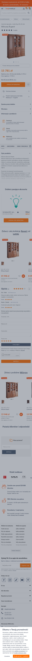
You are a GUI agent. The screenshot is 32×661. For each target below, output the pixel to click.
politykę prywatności (20, 651)
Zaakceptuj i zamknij (21, 656)
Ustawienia (7, 656)
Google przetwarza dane (20, 653)
